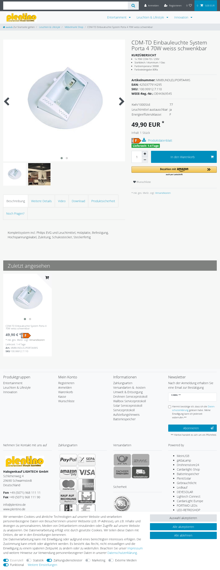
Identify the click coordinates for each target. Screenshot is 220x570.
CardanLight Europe (190, 501)
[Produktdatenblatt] (144, 140)
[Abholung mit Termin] (140, 472)
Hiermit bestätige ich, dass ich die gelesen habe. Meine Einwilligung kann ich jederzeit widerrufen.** (193, 412)
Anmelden (65, 387)
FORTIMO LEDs (187, 505)
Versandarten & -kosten (129, 387)
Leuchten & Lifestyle (151, 17)
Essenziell (16, 560)
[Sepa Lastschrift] (87, 460)
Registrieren (66, 383)
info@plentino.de (14, 505)
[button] (174, 171)
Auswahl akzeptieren (183, 518)
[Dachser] (122, 472)
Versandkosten (162, 192)
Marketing (98, 560)
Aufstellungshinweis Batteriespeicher (126, 417)
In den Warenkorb (183, 157)
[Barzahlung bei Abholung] (87, 497)
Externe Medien (126, 560)
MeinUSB (183, 456)
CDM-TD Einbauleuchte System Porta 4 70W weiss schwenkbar (26, 327)
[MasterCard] (68, 484)
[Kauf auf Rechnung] (68, 497)
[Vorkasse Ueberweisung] (87, 509)
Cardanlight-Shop (188, 469)
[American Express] (87, 484)
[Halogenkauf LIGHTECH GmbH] (24, 461)
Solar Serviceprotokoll (127, 405)
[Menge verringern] (145, 160)
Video (62, 201)
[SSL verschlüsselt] (121, 503)
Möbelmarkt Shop (73, 27)
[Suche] (133, 6)
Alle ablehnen (183, 535)
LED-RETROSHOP (188, 510)
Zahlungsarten (122, 383)
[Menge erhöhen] (145, 154)
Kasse (62, 396)
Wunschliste (143, 182)
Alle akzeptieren (183, 527)
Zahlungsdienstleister (67, 560)
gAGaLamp (184, 460)
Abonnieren (191, 428)
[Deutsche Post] (122, 460)
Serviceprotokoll (124, 410)
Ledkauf (182, 487)
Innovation (181, 17)
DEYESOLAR (185, 492)
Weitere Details (41, 201)
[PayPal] (68, 460)
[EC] (68, 509)
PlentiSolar (184, 478)
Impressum (135, 548)
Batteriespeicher (188, 474)
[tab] (15, 201)
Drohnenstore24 (188, 465)
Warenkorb (65, 392)
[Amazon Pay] (68, 472)
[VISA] (87, 472)
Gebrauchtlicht (187, 483)
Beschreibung (15, 201)
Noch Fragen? (15, 213)
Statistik (38, 560)
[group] (27, 298)
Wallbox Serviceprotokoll (129, 401)
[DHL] (140, 460)
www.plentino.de (14, 509)
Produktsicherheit (103, 201)
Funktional (17, 565)
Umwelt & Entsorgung (128, 392)
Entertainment (117, 17)
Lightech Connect (188, 496)
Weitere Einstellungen (42, 565)
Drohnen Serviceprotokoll (130, 396)
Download (78, 201)
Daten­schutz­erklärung (122, 553)
